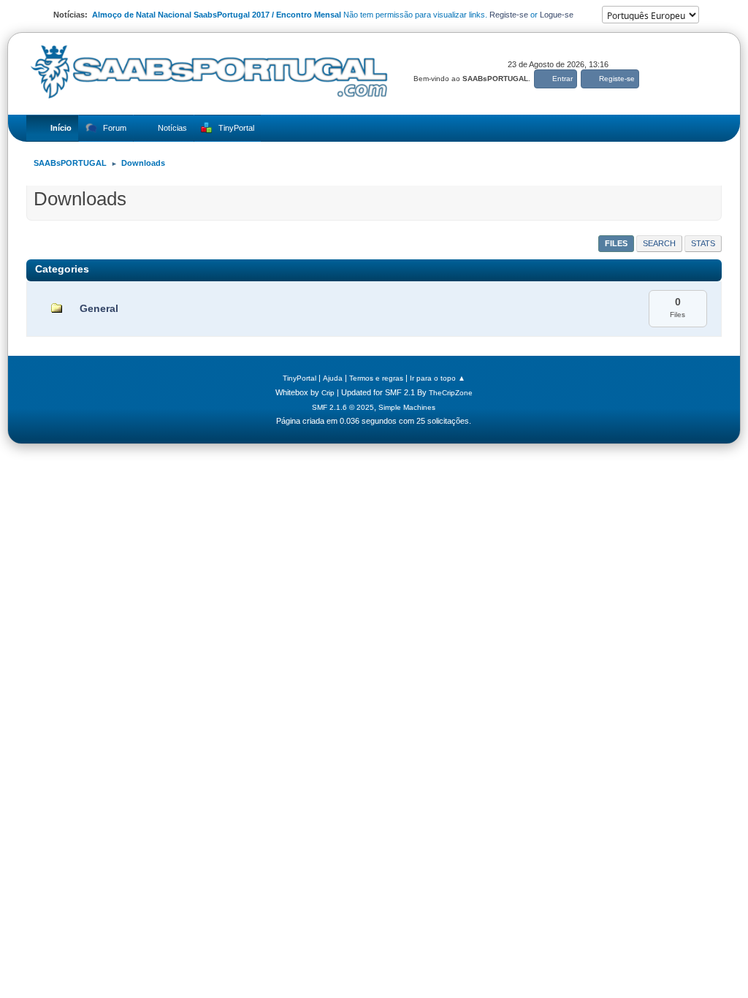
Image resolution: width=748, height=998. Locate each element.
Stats (703, 243)
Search (659, 243)
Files (616, 243)
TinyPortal (299, 378)
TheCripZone (451, 393)
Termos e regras (376, 378)
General (99, 308)
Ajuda (333, 378)
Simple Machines (406, 407)
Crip (328, 393)
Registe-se (508, 14)
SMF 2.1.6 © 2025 (343, 407)
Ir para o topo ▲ (437, 378)
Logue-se (556, 14)
